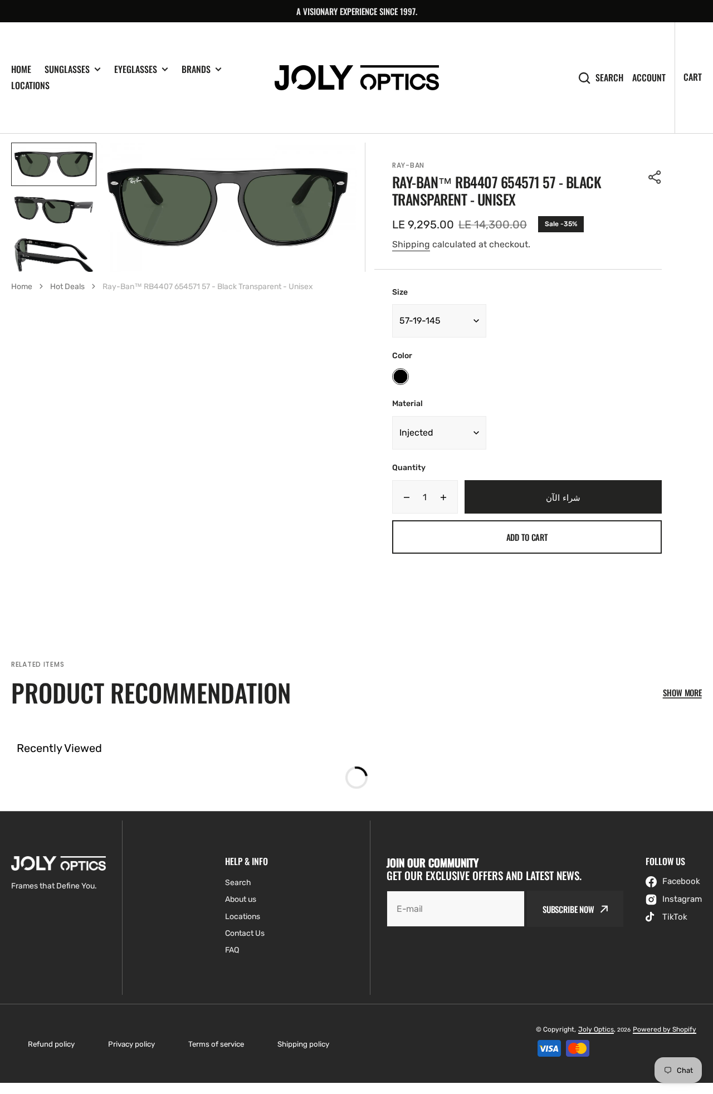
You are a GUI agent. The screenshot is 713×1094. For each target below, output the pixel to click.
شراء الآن (563, 497)
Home (21, 69)
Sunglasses (67, 69)
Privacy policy (131, 1044)
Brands (196, 69)
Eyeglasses (135, 69)
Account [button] (649, 77)
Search (609, 77)
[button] (655, 177)
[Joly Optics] (357, 77)
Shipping (411, 244)
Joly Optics (596, 1029)
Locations (30, 85)
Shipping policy (303, 1044)
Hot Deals (67, 286)
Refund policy (51, 1044)
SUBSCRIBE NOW (568, 909)
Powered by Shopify (664, 1029)
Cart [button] (692, 77)
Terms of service (216, 1044)
